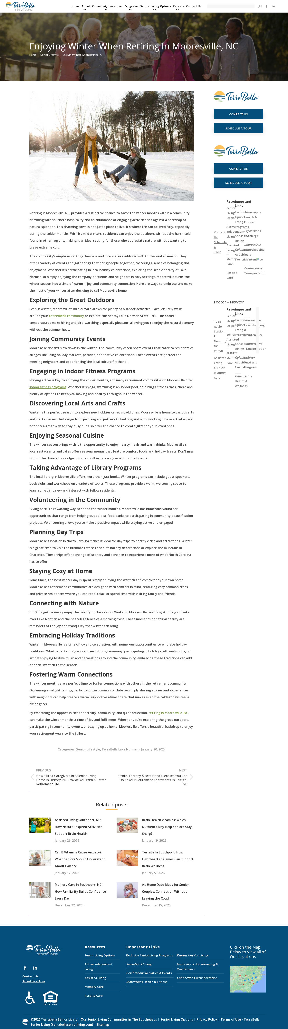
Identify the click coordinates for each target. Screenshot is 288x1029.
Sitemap (102, 1024)
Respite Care (94, 995)
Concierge (252, 233)
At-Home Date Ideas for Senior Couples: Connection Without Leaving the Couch (165, 891)
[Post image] (40, 825)
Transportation (255, 270)
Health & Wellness (243, 381)
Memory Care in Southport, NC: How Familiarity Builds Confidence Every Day (80, 891)
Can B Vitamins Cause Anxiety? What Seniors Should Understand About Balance (80, 859)
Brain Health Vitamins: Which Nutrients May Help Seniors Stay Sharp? (167, 827)
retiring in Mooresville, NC (168, 713)
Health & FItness (252, 217)
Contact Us (30, 976)
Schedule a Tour (33, 981)
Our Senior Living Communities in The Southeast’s (119, 1019)
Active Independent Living (98, 966)
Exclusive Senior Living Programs (242, 219)
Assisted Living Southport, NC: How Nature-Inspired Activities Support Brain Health (78, 827)
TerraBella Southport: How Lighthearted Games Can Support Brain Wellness (167, 859)
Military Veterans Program (250, 362)
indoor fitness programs (47, 387)
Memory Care (94, 987)
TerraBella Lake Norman (120, 749)
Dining (242, 238)
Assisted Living (95, 978)
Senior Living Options (100, 955)
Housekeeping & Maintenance (197, 966)
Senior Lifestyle (88, 749)
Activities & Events (149, 973)
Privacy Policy (207, 1019)
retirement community (66, 316)
